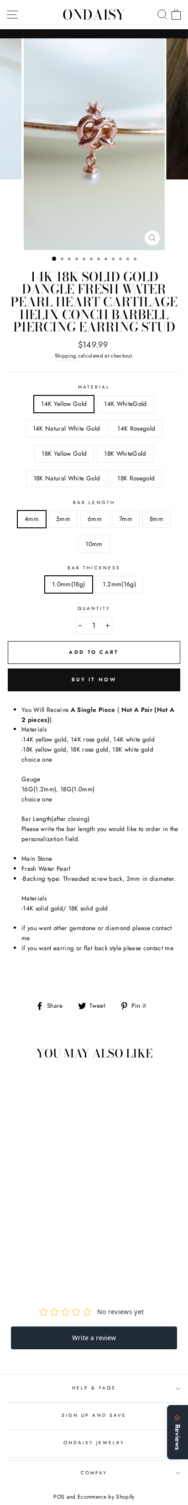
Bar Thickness (94, 567)
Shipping (66, 355)
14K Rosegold (136, 428)
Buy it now (94, 679)
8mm (156, 518)
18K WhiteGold (125, 453)
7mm (125, 518)
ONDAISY (94, 14)
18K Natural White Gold (66, 478)
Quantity (94, 608)
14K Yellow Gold (64, 403)
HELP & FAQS (94, 1387)
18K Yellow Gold (64, 453)
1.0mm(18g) (68, 584)
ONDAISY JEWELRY (94, 1442)
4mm (32, 518)
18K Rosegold (136, 478)
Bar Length (94, 502)
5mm (63, 518)
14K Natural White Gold (66, 428)
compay (94, 1472)
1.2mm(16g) (119, 584)
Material (94, 387)
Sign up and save (94, 1415)
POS (58, 1497)
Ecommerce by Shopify (106, 1497)
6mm (95, 518)
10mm (93, 543)
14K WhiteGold (125, 403)
